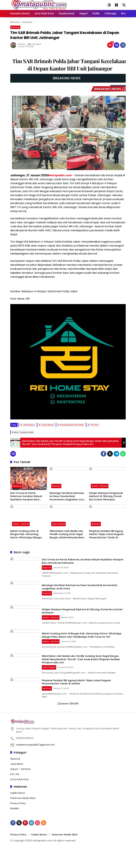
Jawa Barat (47, 424)
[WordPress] (31, 822)
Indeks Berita (17, 793)
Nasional (15, 27)
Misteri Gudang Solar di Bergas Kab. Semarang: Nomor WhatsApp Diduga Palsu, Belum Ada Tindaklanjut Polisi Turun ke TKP (28, 534)
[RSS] (43, 822)
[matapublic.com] (39, 4)
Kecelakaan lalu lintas (72, 424)
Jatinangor (29, 424)
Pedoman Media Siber (22, 798)
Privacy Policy (18, 803)
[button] (109, 5)
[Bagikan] (123, 45)
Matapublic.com (60, 175)
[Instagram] (37, 822)
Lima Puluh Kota (19, 779)
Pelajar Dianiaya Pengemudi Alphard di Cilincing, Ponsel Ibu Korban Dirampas (106, 496)
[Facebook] (103, 454)
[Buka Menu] (116, 5)
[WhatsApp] (123, 454)
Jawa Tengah (58, 524)
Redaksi (22, 44)
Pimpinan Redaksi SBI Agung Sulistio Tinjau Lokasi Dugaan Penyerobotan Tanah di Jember (106, 534)
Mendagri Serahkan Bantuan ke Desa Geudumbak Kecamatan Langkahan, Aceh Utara (67, 496)
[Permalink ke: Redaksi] (14, 45)
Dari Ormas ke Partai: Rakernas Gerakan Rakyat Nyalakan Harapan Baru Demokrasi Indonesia (26, 496)
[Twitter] (110, 454)
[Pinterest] (25, 822)
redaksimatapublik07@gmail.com (35, 744)
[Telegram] (116, 454)
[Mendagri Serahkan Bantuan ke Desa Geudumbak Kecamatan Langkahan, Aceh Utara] (68, 478)
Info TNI (14, 774)
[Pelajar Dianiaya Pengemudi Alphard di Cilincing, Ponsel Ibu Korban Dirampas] (107, 478)
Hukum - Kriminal (100, 486)
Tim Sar (94, 424)
